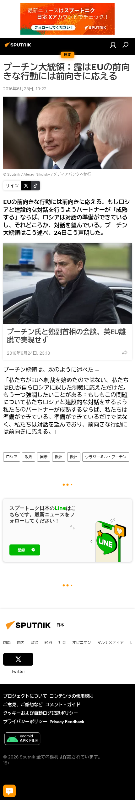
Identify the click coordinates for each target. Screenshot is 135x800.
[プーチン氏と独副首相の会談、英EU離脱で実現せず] (67, 283)
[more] (124, 352)
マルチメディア (110, 642)
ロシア (11, 456)
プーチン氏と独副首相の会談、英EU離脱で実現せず (66, 336)
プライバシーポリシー (25, 721)
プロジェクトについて (25, 696)
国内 (20, 642)
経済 (48, 642)
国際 (43, 456)
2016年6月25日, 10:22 (24, 89)
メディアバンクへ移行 (72, 174)
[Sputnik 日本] (19, 47)
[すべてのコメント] (9, 791)
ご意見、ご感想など (23, 704)
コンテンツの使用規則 (72, 696)
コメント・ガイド (62, 704)
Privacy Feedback (67, 721)
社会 (62, 642)
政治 (28, 456)
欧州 (58, 456)
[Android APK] (22, 739)
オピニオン (81, 642)
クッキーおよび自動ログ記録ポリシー (40, 713)
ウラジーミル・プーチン (106, 456)
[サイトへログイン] (113, 44)
